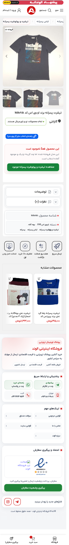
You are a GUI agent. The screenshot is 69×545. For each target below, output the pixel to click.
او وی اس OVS (43, 224)
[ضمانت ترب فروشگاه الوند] (24, 467)
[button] (59, 56)
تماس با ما (56, 426)
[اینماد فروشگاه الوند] (40, 467)
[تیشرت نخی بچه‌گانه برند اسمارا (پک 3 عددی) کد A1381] (18, 292)
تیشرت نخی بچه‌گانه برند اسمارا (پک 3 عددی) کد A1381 (18, 316)
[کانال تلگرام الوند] (17, 501)
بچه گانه (31, 224)
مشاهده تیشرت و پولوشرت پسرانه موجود (33, 167)
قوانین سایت (26, 426)
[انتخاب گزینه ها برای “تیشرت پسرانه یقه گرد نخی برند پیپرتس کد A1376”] (39, 278)
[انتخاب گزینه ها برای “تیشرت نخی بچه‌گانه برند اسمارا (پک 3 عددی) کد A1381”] (9, 278)
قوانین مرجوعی (54, 416)
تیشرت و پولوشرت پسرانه (15, 21)
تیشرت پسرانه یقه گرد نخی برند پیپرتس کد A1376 (49, 316)
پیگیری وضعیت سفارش (33, 487)
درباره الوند (56, 435)
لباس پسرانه (43, 21)
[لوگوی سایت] (31, 10)
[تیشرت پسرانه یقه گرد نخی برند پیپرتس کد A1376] (48, 292)
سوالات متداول (25, 416)
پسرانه (60, 21)
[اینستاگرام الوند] (8, 501)
